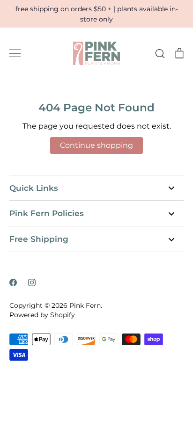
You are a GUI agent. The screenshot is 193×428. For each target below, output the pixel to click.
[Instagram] (31, 282)
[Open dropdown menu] (171, 187)
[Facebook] (13, 282)
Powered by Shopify (42, 315)
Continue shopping (96, 145)
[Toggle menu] (15, 53)
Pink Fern (85, 305)
